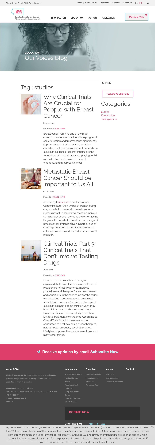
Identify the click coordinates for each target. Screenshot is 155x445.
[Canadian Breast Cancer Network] (26, 14)
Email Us (9, 402)
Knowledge (108, 115)
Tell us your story (117, 94)
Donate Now (136, 16)
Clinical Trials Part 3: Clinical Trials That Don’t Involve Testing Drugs (70, 253)
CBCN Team (59, 128)
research (64, 202)
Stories (105, 111)
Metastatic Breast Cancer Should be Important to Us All (68, 178)
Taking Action (109, 119)
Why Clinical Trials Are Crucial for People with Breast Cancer (68, 106)
